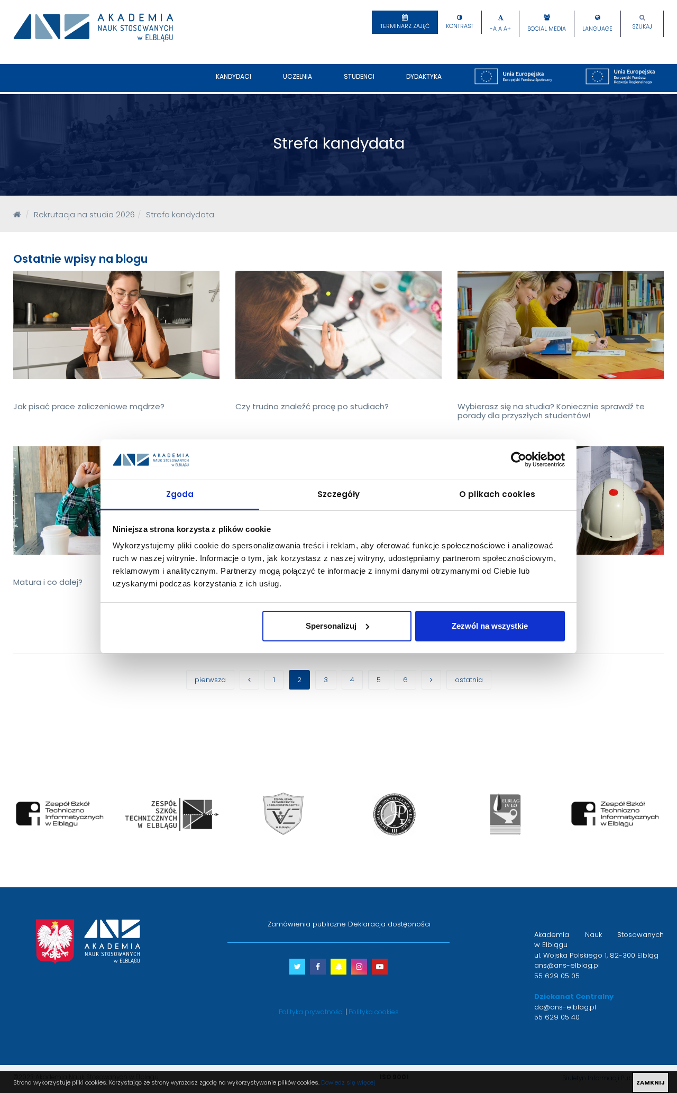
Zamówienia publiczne (307, 924)
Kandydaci (233, 76)
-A (493, 29)
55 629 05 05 (557, 976)
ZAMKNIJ (650, 1082)
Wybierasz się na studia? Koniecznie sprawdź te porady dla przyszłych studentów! (551, 411)
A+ (507, 29)
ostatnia (469, 680)
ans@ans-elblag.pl (567, 965)
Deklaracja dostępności (389, 924)
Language (597, 29)
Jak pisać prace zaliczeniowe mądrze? (88, 406)
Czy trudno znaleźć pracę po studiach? (312, 406)
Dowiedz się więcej (348, 1082)
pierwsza (210, 680)
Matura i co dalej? (48, 581)
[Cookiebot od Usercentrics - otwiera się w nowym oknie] (518, 459)
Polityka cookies (374, 1011)
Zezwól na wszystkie (490, 625)
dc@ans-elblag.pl (565, 1007)
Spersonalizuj (331, 625)
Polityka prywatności (311, 1011)
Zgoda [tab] (180, 494)
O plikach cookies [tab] (497, 494)
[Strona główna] (17, 214)
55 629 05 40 (557, 1017)
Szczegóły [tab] (338, 494)
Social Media (546, 29)
